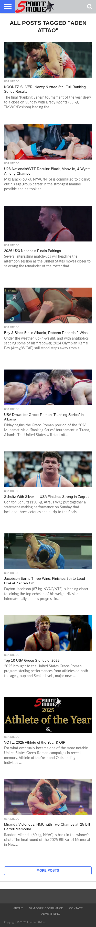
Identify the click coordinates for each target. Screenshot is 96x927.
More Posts (48, 870)
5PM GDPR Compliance (46, 908)
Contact (76, 908)
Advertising (50, 913)
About (18, 908)
